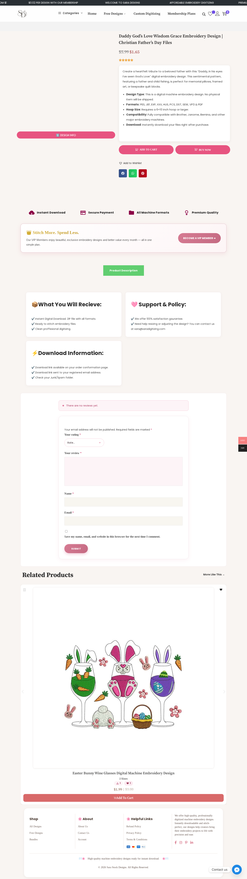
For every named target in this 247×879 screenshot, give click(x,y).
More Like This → (214, 574)
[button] (66, 135)
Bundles (33, 839)
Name (69, 493)
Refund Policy (133, 826)
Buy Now (205, 150)
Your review (73, 453)
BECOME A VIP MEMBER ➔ (199, 238)
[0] (224, 14)
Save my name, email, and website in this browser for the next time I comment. (112, 536)
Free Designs (36, 833)
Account (82, 839)
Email (69, 512)
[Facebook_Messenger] (237, 869)
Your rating (72, 434)
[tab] (123, 270)
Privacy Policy (133, 833)
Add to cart (148, 149)
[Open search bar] (204, 13)
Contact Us (83, 833)
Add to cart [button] (124, 798)
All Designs (35, 826)
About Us (83, 826)
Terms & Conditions (136, 839)
